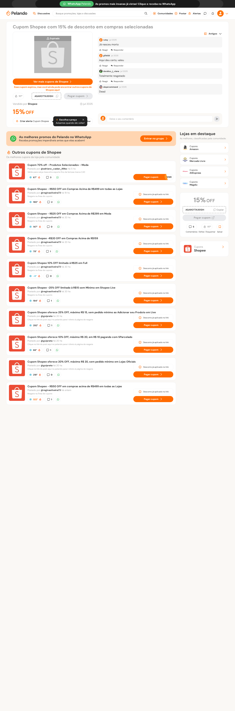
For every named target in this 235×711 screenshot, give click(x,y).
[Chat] (205, 13)
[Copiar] (57, 96)
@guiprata (46, 316)
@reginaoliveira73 (51, 192)
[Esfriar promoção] (30, 177)
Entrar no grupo (154, 138)
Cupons (200, 248)
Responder (118, 50)
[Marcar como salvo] (220, 226)
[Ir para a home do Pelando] (16, 13)
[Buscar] (146, 13)
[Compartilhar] (57, 177)
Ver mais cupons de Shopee (50, 81)
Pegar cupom (76, 96)
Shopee (32, 104)
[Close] (83, 119)
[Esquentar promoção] (39, 177)
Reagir (105, 50)
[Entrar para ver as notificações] (213, 13)
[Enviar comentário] (217, 119)
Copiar (220, 209)
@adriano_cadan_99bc (54, 168)
